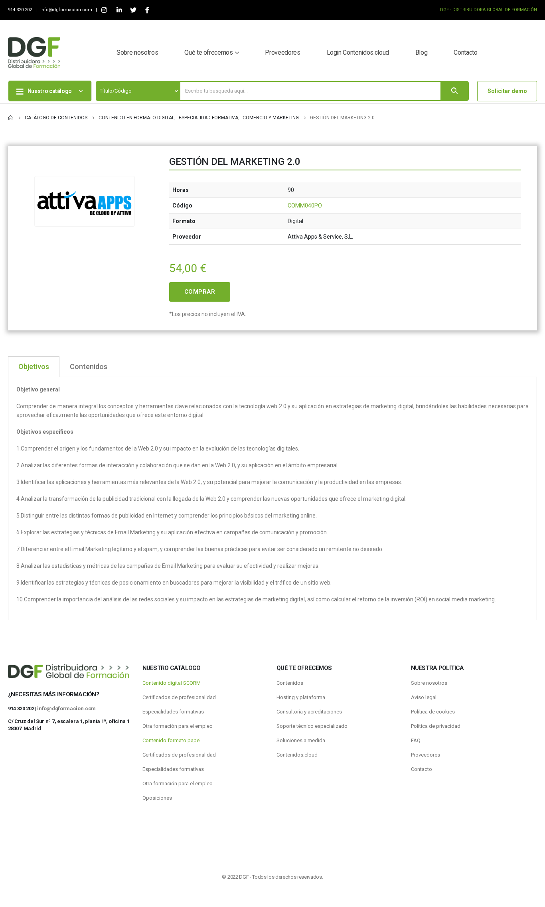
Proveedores (282, 52)
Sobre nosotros (137, 52)
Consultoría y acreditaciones (309, 712)
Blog (421, 52)
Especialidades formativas (173, 712)
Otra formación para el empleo (177, 726)
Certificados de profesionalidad (179, 697)
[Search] (454, 91)
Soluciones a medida (300, 740)
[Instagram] (104, 10)
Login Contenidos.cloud (358, 52)
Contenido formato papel (171, 740)
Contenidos (289, 683)
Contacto (465, 52)
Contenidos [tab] (88, 366)
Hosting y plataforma (300, 697)
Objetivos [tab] (33, 366)
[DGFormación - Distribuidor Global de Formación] (34, 52)
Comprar (199, 291)
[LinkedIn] (119, 10)
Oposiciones (157, 798)
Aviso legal (423, 697)
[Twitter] (133, 10)
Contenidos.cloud (297, 755)
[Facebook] (147, 10)
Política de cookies (433, 712)
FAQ (416, 740)
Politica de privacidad (435, 726)
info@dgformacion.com (66, 9)
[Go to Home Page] (11, 117)
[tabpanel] (272, 498)
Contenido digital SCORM (171, 683)
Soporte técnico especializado (312, 726)
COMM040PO (305, 205)
